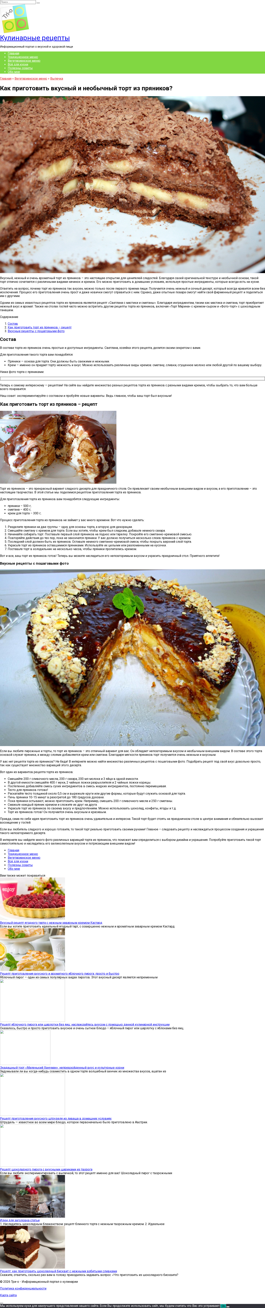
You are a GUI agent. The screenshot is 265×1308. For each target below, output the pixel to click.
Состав (13, 324)
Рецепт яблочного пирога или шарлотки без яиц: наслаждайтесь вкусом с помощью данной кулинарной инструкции (85, 1024)
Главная (13, 53)
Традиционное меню (23, 57)
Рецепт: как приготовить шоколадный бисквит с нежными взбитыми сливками (58, 1271)
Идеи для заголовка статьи (20, 1220)
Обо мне (14, 72)
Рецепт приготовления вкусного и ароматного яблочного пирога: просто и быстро (59, 973)
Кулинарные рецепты (35, 38)
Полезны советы (20, 68)
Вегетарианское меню (24, 61)
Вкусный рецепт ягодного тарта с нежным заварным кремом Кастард (51, 923)
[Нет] (227, 1306)
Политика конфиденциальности (23, 1288)
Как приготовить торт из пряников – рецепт (40, 327)
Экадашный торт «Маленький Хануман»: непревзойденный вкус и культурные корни (62, 1067)
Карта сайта (8, 1295)
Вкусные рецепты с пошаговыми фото (36, 331)
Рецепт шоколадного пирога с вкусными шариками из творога (46, 1169)
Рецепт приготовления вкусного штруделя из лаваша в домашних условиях (56, 1118)
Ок (223, 1306)
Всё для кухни (18, 64)
